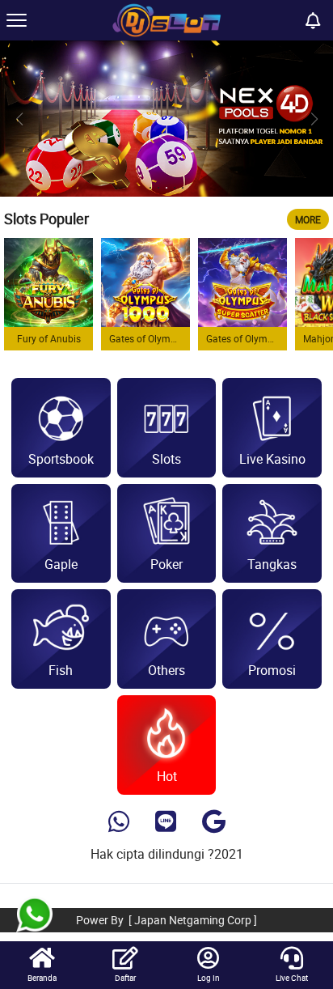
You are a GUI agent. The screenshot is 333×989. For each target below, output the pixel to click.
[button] (314, 119)
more (308, 219)
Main (48, 281)
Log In (208, 977)
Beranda (42, 977)
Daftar (125, 977)
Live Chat (292, 977)
